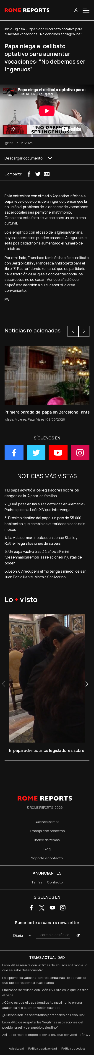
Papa (31, 419)
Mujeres (20, 419)
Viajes (40, 419)
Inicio (8, 29)
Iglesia (20, 29)
